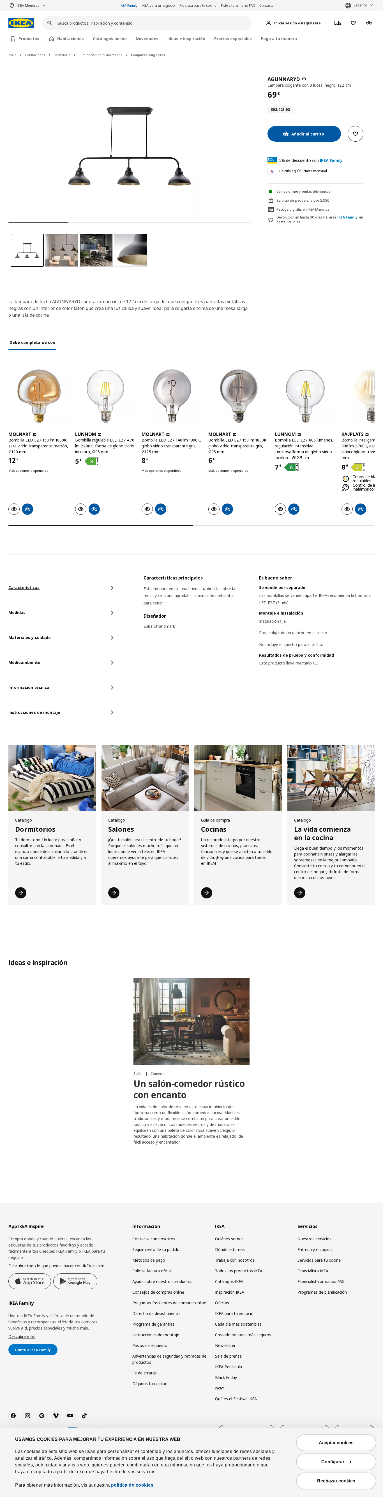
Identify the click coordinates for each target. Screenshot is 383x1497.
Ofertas (222, 1302)
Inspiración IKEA (229, 1292)
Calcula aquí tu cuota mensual (303, 171)
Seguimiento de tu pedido (155, 1249)
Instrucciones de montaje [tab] (34, 712)
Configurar (332, 1461)
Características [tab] (24, 587)
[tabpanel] (259, 627)
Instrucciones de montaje (155, 1334)
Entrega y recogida (314, 1249)
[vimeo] (56, 1415)
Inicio (12, 55)
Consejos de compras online (158, 1292)
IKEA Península (228, 1366)
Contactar (267, 5)
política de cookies (132, 1485)
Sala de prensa (228, 1356)
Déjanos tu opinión (149, 1383)
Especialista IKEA (312, 1270)
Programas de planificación (322, 1292)
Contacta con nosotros (153, 1238)
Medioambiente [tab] (24, 662)
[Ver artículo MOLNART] (39, 396)
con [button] (311, 160)
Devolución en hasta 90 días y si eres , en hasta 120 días (319, 219)
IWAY (219, 1388)
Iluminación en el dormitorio (101, 55)
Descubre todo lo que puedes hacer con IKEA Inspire (56, 1265)
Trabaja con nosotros (235, 1260)
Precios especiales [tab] (233, 38)
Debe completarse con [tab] (32, 342)
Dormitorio (62, 55)
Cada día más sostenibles (238, 1324)
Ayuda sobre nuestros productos (162, 1281)
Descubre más (21, 1336)
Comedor (158, 1073)
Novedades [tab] (147, 38)
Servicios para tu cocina (319, 1260)
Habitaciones (35, 55)
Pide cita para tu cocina (197, 5)
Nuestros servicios (314, 1238)
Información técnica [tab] (28, 687)
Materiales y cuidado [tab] (29, 637)
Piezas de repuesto (149, 1345)
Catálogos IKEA (229, 1281)
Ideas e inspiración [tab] (186, 38)
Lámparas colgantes (148, 55)
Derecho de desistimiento (156, 1313)
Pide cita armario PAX (238, 5)
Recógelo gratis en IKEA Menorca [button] (302, 209)
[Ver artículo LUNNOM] (105, 396)
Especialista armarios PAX (320, 1281)
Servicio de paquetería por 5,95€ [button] (302, 200)
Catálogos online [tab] (110, 38)
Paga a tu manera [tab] (279, 38)
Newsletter (225, 1345)
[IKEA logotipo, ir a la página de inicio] (21, 23)
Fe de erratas (144, 1373)
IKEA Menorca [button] (28, 5)
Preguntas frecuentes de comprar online (169, 1302)
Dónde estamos (230, 1249)
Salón (138, 1073)
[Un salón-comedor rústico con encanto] (191, 1021)
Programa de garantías (153, 1324)
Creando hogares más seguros (243, 1334)
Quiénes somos (229, 1238)
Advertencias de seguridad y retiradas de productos (169, 1359)
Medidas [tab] (17, 612)
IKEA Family (128, 5)
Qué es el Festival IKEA (236, 1398)
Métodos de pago (148, 1260)
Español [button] (360, 5)
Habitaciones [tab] (70, 38)
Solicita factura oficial (152, 1270)
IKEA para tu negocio (158, 5)
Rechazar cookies (336, 1480)
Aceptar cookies (336, 1442)
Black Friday (226, 1377)
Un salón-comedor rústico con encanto (189, 1089)
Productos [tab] (29, 38)
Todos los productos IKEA (238, 1270)
